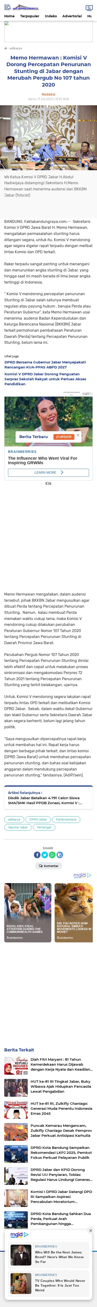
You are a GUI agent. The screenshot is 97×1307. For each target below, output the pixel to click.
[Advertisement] (48, 535)
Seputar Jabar (18, 827)
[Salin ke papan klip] (60, 855)
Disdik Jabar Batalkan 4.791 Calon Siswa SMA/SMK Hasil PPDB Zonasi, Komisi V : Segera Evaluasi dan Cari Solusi (44, 800)
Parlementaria (66, 819)
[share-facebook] (37, 855)
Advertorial (72, 16)
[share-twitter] (44, 855)
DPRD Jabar (38, 819)
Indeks (51, 16)
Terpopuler (29, 16)
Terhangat (44, 827)
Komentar (50, 866)
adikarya (14, 819)
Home (9, 16)
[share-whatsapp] (52, 855)
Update (65, 437)
